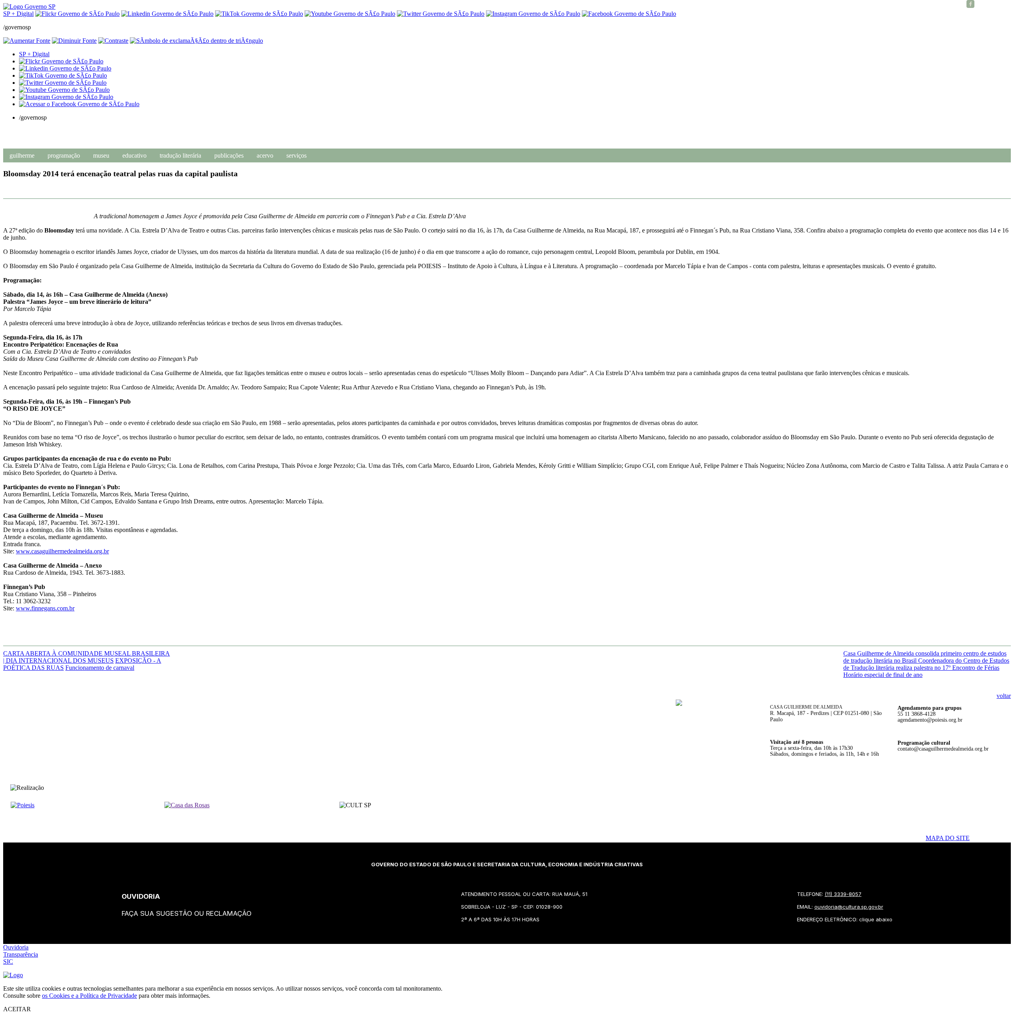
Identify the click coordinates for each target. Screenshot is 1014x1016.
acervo (265, 155)
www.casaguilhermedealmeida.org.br (62, 551)
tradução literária (180, 155)
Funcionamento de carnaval (99, 667)
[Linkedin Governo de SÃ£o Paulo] (65, 68)
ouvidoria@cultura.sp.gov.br (848, 907)
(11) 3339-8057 (843, 894)
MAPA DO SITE (948, 838)
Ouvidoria (16, 947)
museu (101, 155)
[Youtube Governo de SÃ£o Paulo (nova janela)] (350, 13)
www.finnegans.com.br (45, 608)
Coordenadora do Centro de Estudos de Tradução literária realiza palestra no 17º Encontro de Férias (926, 664)
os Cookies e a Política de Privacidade (89, 995)
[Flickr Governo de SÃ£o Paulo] (61, 61)
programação (64, 155)
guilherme (22, 155)
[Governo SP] (29, 6)
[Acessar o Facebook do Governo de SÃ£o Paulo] (79, 104)
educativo (134, 155)
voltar (1004, 695)
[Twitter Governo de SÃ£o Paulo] (63, 82)
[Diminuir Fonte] (74, 40)
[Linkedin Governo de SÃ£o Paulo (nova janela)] (167, 13)
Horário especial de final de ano (883, 674)
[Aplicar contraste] (113, 40)
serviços (296, 155)
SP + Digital (18, 13)
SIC (8, 961)
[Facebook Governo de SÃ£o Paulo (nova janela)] (629, 13)
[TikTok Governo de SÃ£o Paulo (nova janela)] (259, 13)
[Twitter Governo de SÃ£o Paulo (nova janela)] (440, 13)
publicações (229, 155)
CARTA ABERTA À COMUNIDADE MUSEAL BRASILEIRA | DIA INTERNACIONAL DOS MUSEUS (86, 657)
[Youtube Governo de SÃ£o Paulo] (64, 89)
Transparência (20, 954)
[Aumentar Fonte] (26, 40)
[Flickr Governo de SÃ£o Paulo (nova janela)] (77, 13)
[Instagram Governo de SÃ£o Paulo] (533, 13)
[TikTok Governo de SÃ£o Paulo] (63, 75)
